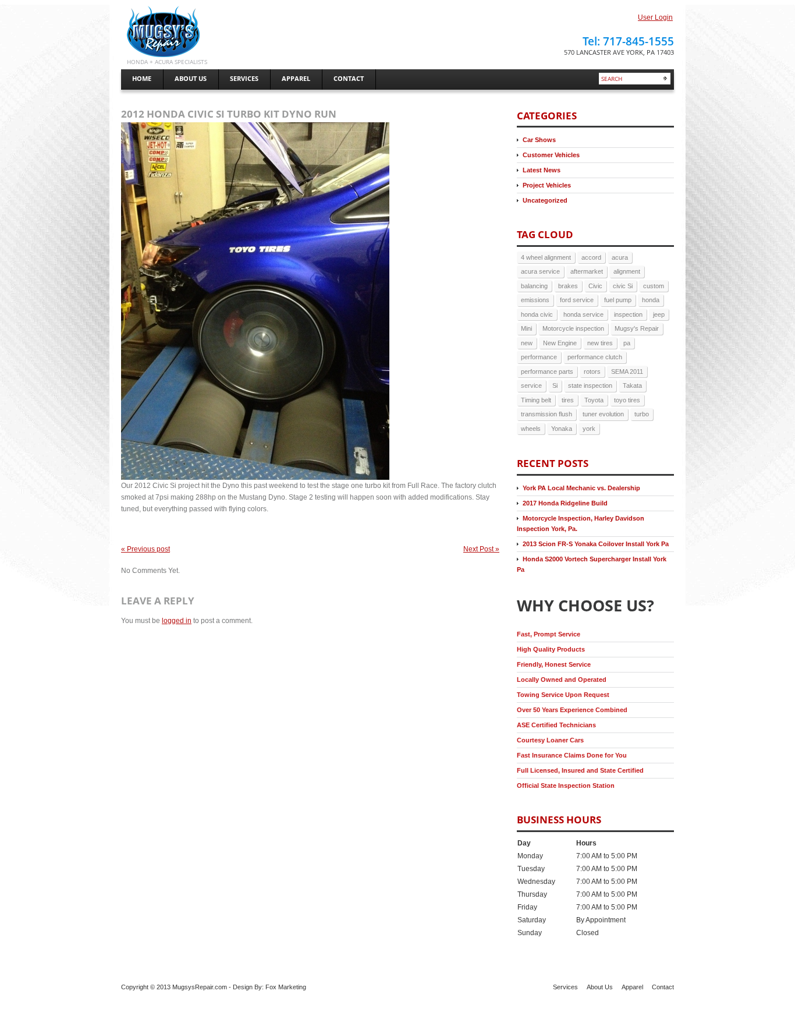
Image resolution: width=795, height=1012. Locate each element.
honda (650, 299)
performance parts (547, 371)
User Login (655, 17)
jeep (659, 314)
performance (539, 356)
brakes (568, 285)
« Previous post (145, 549)
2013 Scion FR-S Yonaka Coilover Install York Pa (596, 543)
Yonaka (561, 428)
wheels (531, 428)
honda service (583, 314)
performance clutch (594, 356)
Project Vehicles (547, 185)
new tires (600, 342)
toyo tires (627, 400)
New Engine (560, 342)
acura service (540, 271)
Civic (595, 285)
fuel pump (617, 299)
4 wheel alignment (546, 257)
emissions (535, 299)
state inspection (590, 385)
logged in (176, 621)
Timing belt (536, 400)
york (589, 428)
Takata (632, 385)
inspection (628, 314)
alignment (626, 271)
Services (565, 986)
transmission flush (546, 414)
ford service (577, 299)
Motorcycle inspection (573, 328)
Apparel (632, 986)
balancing (534, 285)
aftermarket (586, 271)
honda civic (537, 314)
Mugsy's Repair (637, 328)
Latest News (541, 170)
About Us (600, 986)
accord (591, 257)
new (527, 342)
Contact (663, 986)
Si (555, 385)
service (531, 385)
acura (620, 257)
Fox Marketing (285, 986)
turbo (641, 414)
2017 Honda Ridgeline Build (565, 503)
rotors (592, 371)
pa (626, 342)
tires (568, 400)
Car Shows (539, 139)
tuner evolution (603, 414)
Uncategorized (545, 200)
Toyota (594, 400)
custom (653, 285)
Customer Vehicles (551, 154)
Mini (526, 328)
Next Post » (481, 549)
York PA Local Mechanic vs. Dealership (581, 487)
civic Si (623, 285)
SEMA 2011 (627, 371)
